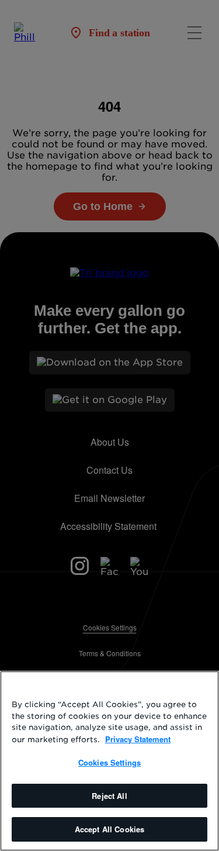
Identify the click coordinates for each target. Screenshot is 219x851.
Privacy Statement (138, 739)
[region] (109, 761)
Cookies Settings (109, 762)
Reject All (109, 795)
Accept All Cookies (109, 829)
